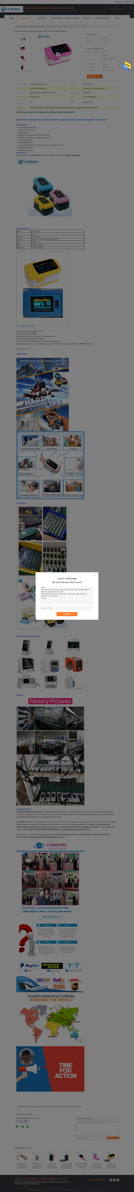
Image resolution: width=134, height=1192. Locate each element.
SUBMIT (67, 614)
